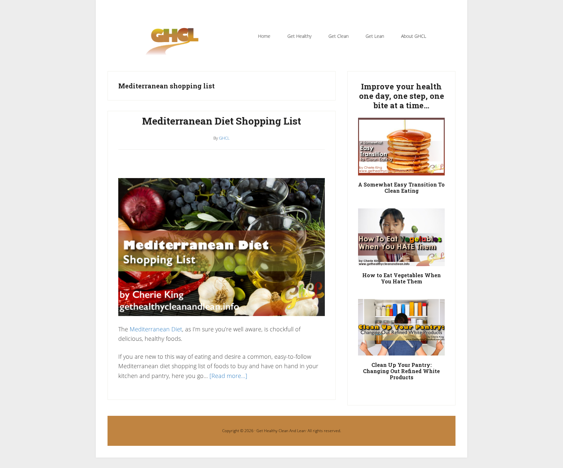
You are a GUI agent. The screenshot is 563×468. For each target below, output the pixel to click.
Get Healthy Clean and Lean (175, 45)
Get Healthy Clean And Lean (281, 430)
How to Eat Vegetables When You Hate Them (401, 278)
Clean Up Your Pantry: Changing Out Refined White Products (401, 371)
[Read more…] (228, 376)
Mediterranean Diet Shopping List (221, 120)
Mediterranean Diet (156, 329)
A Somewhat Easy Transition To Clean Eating (401, 187)
